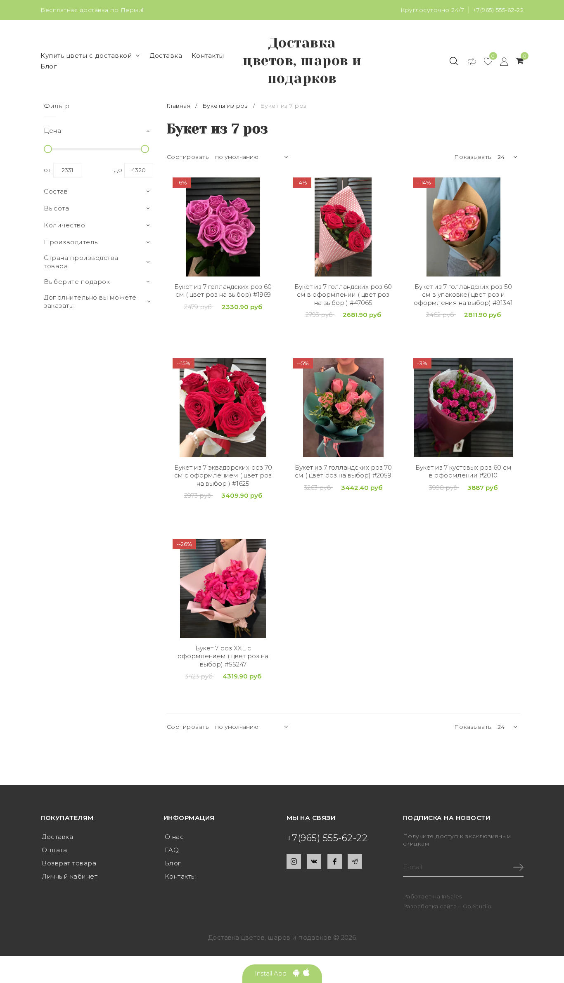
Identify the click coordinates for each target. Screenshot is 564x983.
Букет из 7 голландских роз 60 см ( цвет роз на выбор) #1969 (223, 291)
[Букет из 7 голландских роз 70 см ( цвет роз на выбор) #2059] (343, 407)
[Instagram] (294, 861)
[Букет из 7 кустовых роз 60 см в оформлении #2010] (463, 407)
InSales (452, 896)
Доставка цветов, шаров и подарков (302, 60)
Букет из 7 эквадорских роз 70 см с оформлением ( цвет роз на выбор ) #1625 (223, 475)
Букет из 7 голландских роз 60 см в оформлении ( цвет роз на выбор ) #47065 (343, 295)
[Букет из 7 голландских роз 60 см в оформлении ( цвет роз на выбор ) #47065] (343, 226)
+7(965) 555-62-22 (498, 10)
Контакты (208, 55)
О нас (174, 837)
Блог (48, 66)
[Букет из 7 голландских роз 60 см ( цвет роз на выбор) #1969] (223, 226)
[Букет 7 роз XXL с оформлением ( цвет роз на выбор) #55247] (223, 588)
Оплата (54, 850)
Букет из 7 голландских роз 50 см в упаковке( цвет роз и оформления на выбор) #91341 (463, 295)
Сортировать (188, 157)
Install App (274, 973)
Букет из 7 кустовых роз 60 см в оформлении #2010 (463, 471)
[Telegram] (355, 861)
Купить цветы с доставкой (86, 55)
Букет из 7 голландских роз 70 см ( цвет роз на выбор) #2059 (343, 471)
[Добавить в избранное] (267, 183)
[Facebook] (334, 861)
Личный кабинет (69, 876)
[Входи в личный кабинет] (500, 61)
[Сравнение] (468, 61)
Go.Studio (477, 906)
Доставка (165, 55)
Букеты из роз (225, 105)
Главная (179, 105)
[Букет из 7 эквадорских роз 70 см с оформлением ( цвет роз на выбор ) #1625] (223, 407)
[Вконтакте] (314, 861)
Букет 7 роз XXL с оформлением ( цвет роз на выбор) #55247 (223, 656)
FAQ (172, 850)
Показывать (472, 157)
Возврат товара (69, 863)
